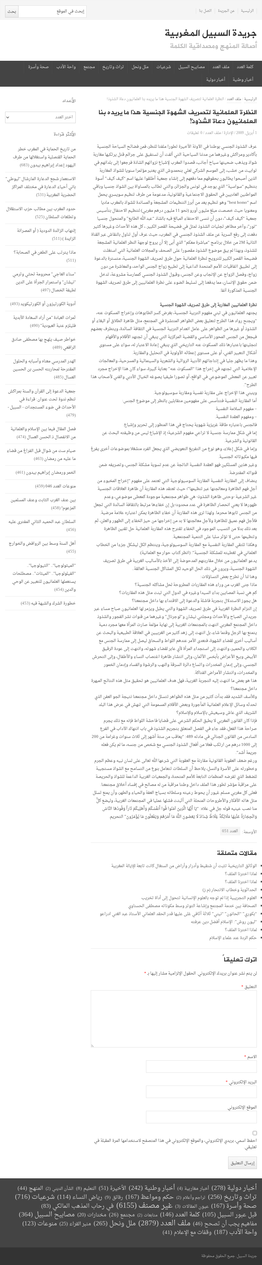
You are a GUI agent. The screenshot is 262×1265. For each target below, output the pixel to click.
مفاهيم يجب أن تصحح (225, 1224)
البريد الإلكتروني (241, 1082)
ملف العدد (220, 67)
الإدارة (228, 133)
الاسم (250, 1057)
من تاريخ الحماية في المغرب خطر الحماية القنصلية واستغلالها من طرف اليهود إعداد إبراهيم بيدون (44, 157)
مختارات (91, 1215)
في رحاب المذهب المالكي (77, 1206)
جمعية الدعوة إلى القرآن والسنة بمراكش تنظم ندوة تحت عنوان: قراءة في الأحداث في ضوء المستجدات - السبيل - (42, 399)
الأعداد (69, 101)
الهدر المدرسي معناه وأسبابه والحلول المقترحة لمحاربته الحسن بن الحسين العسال (44, 369)
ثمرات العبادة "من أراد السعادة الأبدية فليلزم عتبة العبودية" (44, 322)
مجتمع (89, 67)
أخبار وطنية (243, 80)
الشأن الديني (59, 1189)
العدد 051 (230, 831)
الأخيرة (112, 1188)
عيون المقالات (192, 1207)
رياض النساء (79, 1197)
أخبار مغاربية (193, 1189)
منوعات (39, 1224)
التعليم (86, 1189)
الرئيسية (247, 11)
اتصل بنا (205, 11)
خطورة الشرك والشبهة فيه (53, 603)
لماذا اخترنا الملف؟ (241, 874)
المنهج (30, 1188)
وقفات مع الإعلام (187, 1233)
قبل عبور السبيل (229, 1215)
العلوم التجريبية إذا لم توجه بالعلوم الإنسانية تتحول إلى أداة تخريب (199, 898)
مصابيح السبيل (191, 67)
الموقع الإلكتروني (242, 1107)
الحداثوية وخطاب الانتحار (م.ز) (230, 890)
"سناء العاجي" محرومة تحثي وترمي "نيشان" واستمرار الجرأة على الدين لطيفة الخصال (44, 282)
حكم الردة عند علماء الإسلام (233, 938)
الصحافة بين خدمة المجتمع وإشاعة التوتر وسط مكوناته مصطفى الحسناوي (192, 906)
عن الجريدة (226, 11)
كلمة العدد (245, 67)
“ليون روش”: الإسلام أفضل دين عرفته (224, 922)
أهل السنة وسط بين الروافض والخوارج (42, 544)
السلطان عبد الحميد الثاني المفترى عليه (42, 522)
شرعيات (163, 67)
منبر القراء (75, 1224)
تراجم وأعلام (190, 1198)
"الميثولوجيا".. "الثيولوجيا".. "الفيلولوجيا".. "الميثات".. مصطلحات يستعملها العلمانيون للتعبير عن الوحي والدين (44, 578)
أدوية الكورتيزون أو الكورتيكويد (48, 304)
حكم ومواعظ (150, 1197)
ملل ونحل (140, 67)
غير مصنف (144, 1206)
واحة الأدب (66, 67)
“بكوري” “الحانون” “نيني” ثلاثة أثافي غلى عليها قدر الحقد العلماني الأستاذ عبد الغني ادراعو (178, 914)
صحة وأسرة (38, 67)
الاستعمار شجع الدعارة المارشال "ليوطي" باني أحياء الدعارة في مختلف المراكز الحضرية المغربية (40, 187)
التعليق (249, 987)
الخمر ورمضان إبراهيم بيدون (51, 473)
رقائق (114, 1198)
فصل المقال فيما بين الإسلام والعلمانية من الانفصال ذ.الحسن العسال (43, 433)
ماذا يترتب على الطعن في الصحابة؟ (45, 253)
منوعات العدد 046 (60, 486)
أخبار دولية (215, 80)
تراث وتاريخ (113, 67)
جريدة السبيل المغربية (210, 33)
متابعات (147, 1215)
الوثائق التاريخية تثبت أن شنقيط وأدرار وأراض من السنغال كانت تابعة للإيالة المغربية (184, 866)
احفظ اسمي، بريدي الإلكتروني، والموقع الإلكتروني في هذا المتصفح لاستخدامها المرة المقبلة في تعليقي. (175, 1144)
